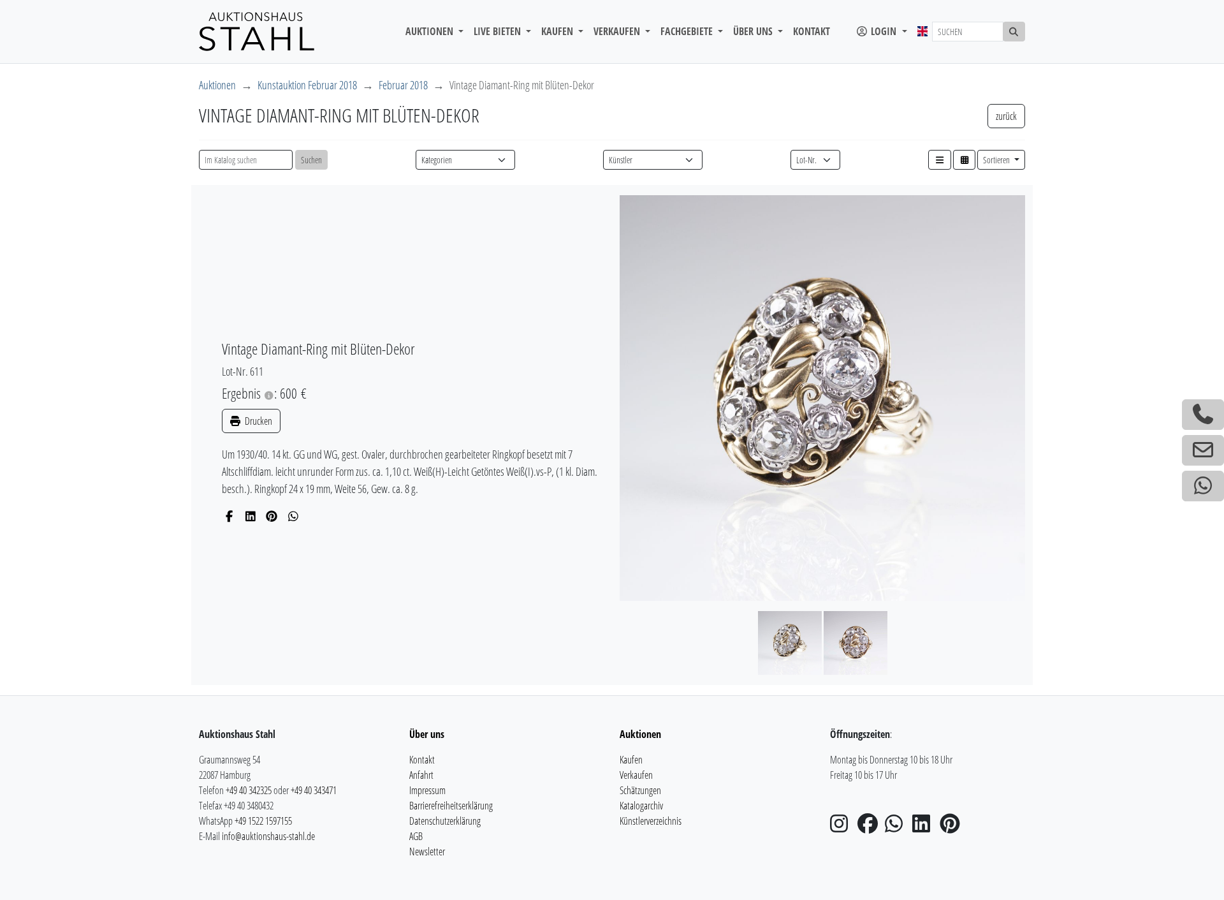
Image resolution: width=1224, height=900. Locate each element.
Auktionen (217, 84)
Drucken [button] (257, 421)
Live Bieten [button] (498, 31)
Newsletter (427, 852)
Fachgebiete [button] (687, 31)
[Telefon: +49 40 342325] (1203, 414)
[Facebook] (229, 516)
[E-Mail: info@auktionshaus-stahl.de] (1203, 450)
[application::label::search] (1014, 31)
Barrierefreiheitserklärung (451, 806)
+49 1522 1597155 (263, 821)
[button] (939, 160)
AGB (416, 836)
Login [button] (883, 31)
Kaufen (631, 760)
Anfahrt (421, 775)
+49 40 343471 (314, 790)
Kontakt (811, 31)
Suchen (311, 160)
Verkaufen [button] (618, 31)
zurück (1006, 116)
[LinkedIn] (251, 516)
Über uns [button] (754, 31)
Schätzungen (640, 790)
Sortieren (997, 160)
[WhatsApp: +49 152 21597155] (1203, 486)
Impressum (427, 790)
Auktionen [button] (430, 31)
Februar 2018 (403, 84)
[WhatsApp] (293, 516)
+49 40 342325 (249, 790)
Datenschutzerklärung (445, 821)
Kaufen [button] (558, 31)
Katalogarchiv (641, 806)
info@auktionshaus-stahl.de (268, 836)
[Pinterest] (272, 516)
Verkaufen (636, 775)
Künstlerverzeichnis (650, 821)
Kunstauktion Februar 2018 (307, 84)
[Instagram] (843, 827)
